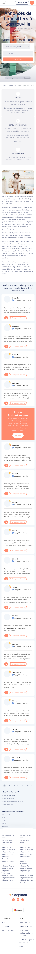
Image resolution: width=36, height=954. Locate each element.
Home (4, 85)
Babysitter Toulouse (8, 849)
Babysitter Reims (25, 866)
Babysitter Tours (7, 868)
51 (31, 785)
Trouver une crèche (8, 804)
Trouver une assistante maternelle (12, 801)
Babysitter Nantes (26, 854)
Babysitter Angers (8, 866)
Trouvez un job (22, 3)
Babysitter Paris (7, 847)
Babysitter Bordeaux (9, 852)
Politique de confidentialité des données (26, 933)
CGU (21, 946)
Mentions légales (26, 926)
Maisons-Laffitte (7, 815)
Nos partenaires (8, 930)
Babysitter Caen (7, 875)
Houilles (4, 821)
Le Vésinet (5, 826)
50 (28, 785)
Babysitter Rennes (8, 861)
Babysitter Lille (25, 852)
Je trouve (18, 59)
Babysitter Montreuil (26, 878)
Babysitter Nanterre (8, 878)
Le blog (4, 922)
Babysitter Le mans (26, 875)
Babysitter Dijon (25, 871)
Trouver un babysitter (8, 795)
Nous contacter (25, 922)
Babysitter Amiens (26, 868)
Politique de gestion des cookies (27, 941)
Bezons (4, 824)
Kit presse (5, 926)
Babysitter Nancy (7, 880)
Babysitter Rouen (7, 854)
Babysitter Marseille (26, 849)
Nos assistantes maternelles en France (7, 842)
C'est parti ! (18, 435)
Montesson (5, 818)
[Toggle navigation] (4, 2)
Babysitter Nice (25, 856)
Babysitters (12, 85)
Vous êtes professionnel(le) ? (18, 78)
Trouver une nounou (8, 798)
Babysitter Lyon (25, 847)
